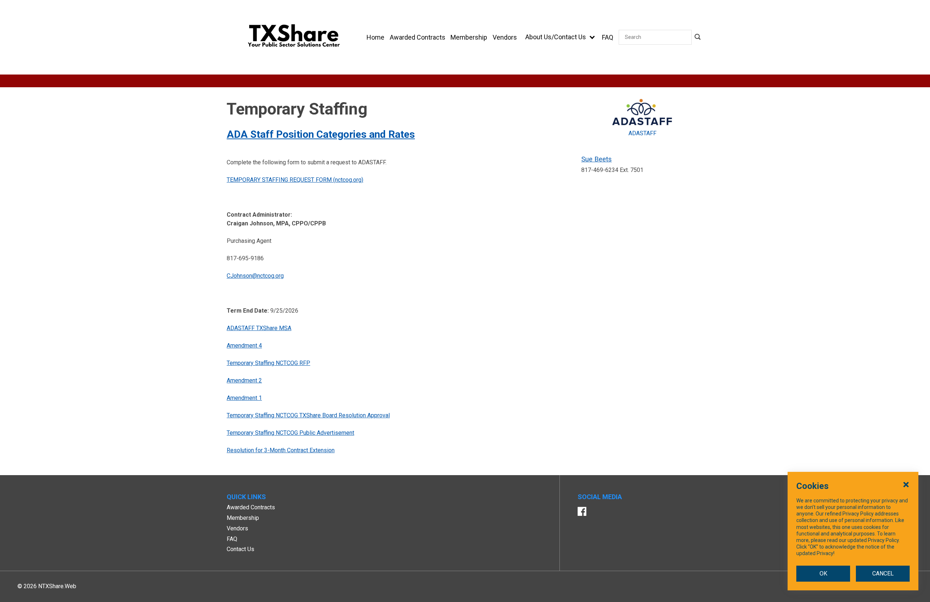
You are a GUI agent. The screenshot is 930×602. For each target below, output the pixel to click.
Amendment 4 (244, 345)
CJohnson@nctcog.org (255, 275)
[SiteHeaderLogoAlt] (294, 37)
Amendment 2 (244, 380)
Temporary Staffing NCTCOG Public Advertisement (290, 432)
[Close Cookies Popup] (906, 484)
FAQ (232, 538)
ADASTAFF (642, 133)
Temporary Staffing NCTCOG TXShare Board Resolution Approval (308, 415)
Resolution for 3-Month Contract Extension (281, 450)
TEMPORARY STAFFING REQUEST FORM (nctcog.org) (295, 179)
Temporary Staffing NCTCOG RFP (268, 363)
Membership (243, 517)
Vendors (237, 528)
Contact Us (240, 549)
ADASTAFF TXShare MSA (259, 328)
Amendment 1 (244, 397)
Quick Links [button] (246, 497)
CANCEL (883, 573)
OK (823, 573)
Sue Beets (596, 159)
